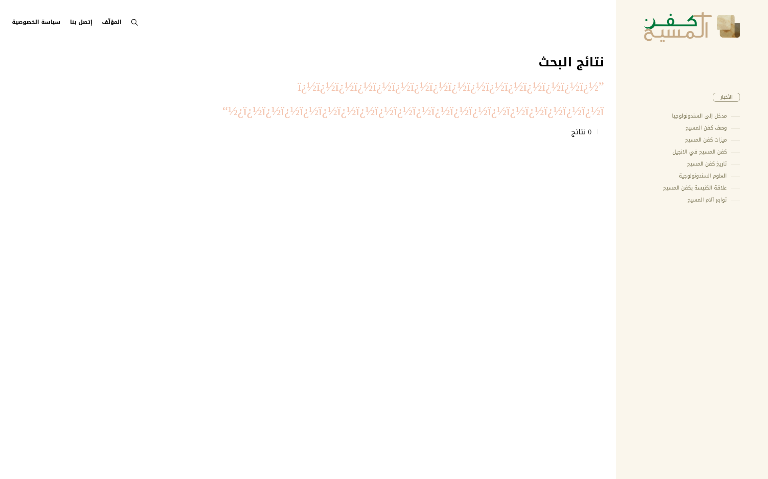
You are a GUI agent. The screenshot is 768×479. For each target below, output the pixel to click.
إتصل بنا (81, 22)
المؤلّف (112, 22)
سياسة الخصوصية (36, 22)
